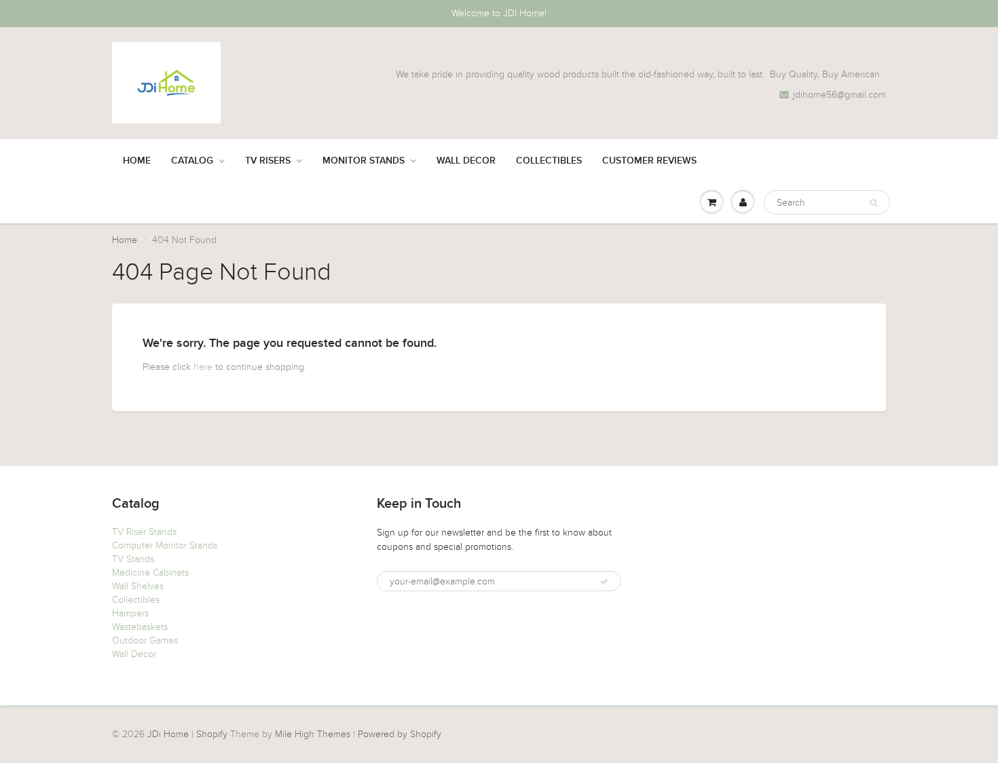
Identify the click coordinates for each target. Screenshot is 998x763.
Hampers (130, 613)
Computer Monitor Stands (164, 545)
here (202, 367)
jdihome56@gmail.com (839, 94)
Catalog (192, 161)
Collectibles (549, 161)
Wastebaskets (140, 627)
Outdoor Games (145, 640)
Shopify (211, 734)
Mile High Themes (312, 734)
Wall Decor (466, 161)
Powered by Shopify (399, 734)
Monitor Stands (363, 161)
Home (137, 161)
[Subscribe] (604, 582)
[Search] (873, 203)
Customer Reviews (649, 161)
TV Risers (268, 161)
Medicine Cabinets (150, 572)
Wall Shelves (138, 586)
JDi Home (168, 734)
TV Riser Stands (144, 532)
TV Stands (133, 559)
